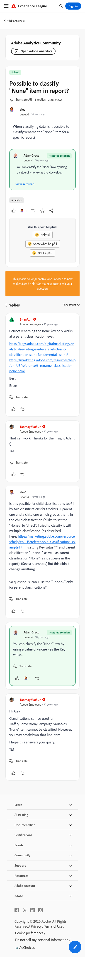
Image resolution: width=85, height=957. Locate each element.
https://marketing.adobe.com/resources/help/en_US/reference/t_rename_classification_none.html (42, 365)
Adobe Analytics (16, 20)
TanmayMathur (30, 427)
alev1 (23, 109)
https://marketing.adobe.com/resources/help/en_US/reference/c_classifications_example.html (42, 541)
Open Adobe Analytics (36, 51)
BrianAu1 (26, 319)
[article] (42, 365)
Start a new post (47, 284)
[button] (24, 99)
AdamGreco (31, 155)
